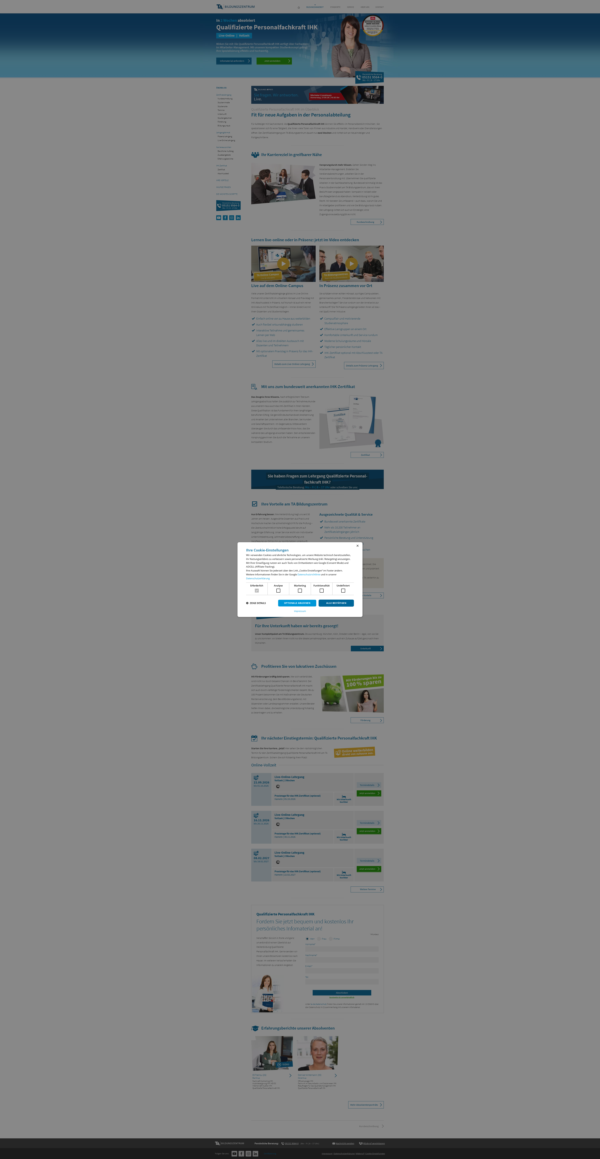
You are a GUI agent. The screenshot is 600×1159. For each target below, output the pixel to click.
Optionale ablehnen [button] (297, 602)
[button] (256, 603)
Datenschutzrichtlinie (309, 574)
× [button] (357, 546)
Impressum (300, 611)
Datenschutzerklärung (258, 578)
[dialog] (300, 579)
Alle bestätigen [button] (336, 602)
